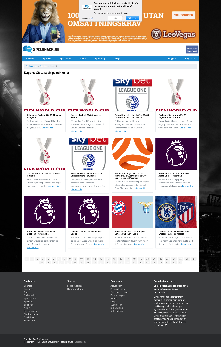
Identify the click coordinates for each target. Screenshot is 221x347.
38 (108, 262)
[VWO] (94, 18)
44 (147, 262)
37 (101, 262)
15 (114, 258)
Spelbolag (100, 58)
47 (167, 262)
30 (55, 262)
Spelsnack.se (31, 66)
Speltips (47, 58)
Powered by (86, 18)
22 (161, 258)
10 (81, 258)
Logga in (172, 58)
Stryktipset (29, 317)
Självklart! (132, 18)
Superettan (116, 304)
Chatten (30, 58)
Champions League (119, 292)
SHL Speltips (116, 311)
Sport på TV (65, 58)
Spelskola (28, 301)
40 (121, 262)
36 (94, 262)
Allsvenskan (116, 286)
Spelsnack (45, 339)
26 (187, 258)
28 (41, 262)
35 (88, 262)
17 (127, 258)
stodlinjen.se (67, 342)
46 (161, 262)
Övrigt (117, 58)
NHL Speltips (116, 308)
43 (141, 262)
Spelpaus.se (80, 342)
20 (147, 258)
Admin (83, 58)
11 (88, 258)
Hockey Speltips (75, 289)
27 (194, 258)
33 (75, 262)
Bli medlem (29, 320)
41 (127, 262)
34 (81, 262)
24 (174, 258)
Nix (115, 18)
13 (101, 258)
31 (61, 262)
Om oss (28, 292)
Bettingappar (30, 311)
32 (68, 262)
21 (154, 258)
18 (134, 258)
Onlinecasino (30, 295)
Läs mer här (47, 128)
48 (174, 262)
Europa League (117, 295)
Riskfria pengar (31, 314)
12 (94, 258)
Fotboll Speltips (75, 286)
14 (108, 258)
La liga (113, 301)
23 (167, 258)
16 (121, 258)
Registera (190, 58)
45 (154, 262)
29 (48, 262)
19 (141, 258)
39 (114, 262)
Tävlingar (28, 289)
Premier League (117, 289)
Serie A (113, 298)
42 (134, 262)
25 (180, 258)
